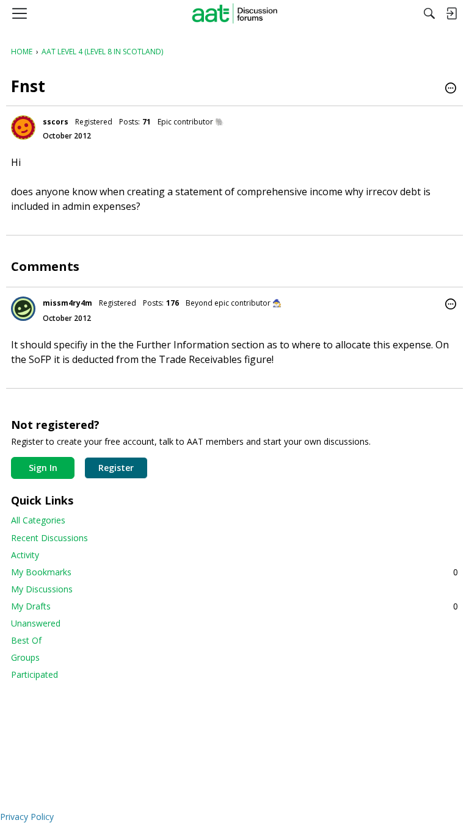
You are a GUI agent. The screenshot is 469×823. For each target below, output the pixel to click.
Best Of (26, 640)
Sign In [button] (43, 467)
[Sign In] (451, 13)
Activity (25, 555)
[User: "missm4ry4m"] (23, 308)
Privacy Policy (27, 816)
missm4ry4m (67, 303)
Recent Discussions (49, 538)
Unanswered (35, 623)
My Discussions (42, 589)
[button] (450, 89)
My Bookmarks (234, 572)
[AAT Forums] (234, 13)
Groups (25, 657)
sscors (55, 122)
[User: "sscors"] (23, 127)
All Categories (38, 520)
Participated (34, 674)
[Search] (429, 13)
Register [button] (116, 467)
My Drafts (234, 606)
